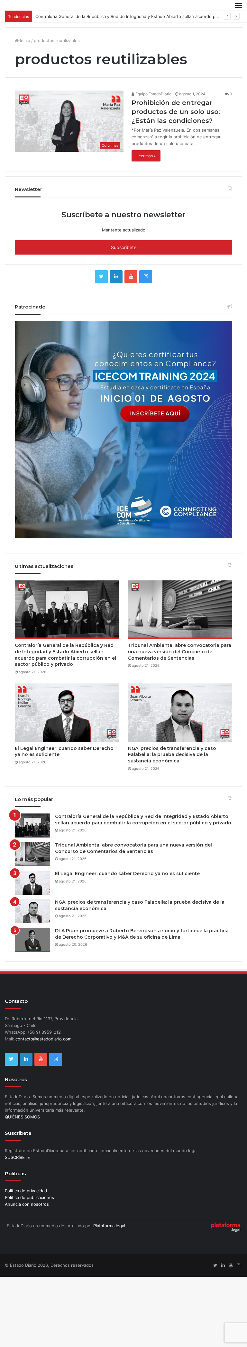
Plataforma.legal (109, 1225)
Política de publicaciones (29, 1197)
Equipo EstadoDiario (152, 93)
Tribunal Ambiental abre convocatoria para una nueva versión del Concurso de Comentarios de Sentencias (179, 651)
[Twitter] (101, 276)
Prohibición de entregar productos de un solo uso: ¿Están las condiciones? (176, 112)
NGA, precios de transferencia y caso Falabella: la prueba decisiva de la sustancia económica (172, 754)
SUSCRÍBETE (17, 1157)
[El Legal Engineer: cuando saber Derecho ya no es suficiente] (67, 712)
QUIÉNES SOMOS (22, 1116)
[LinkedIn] (116, 276)
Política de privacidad (26, 1190)
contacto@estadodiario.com (43, 1038)
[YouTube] (130, 276)
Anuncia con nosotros (27, 1204)
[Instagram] (145, 276)
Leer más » (146, 155)
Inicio (24, 40)
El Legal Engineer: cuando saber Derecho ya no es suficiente (127, 873)
